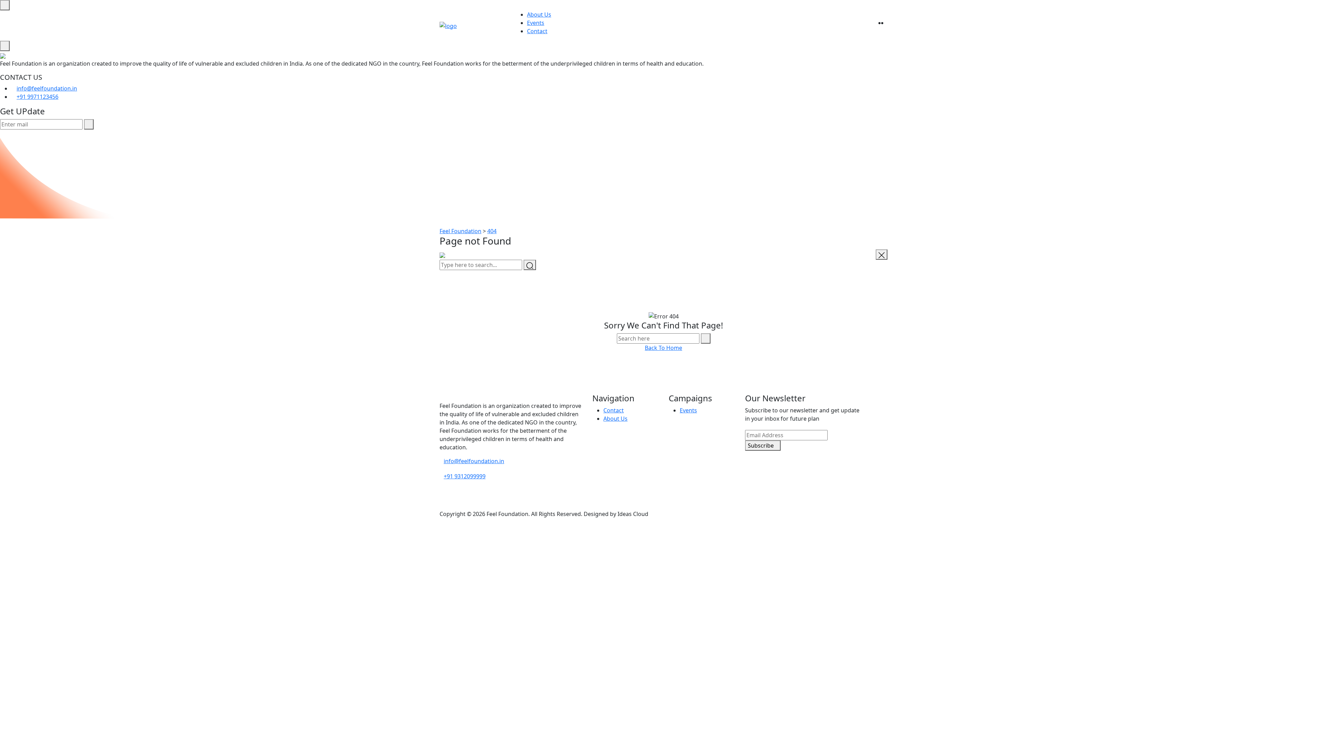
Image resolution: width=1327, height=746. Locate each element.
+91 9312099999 (465, 476)
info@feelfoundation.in (47, 88)
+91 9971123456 (37, 97)
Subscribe (761, 445)
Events (535, 23)
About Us (539, 14)
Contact (537, 31)
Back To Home (663, 348)
